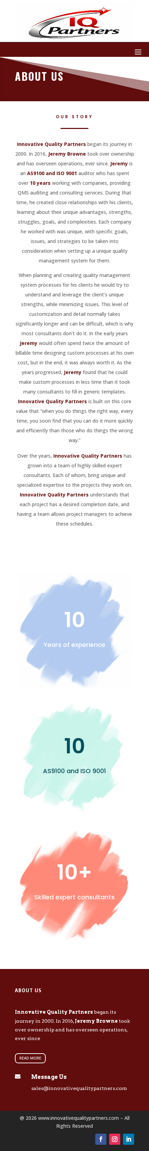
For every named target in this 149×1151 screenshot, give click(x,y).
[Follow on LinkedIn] (128, 1139)
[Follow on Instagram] (114, 1139)
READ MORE (30, 1058)
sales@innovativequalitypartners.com (79, 1088)
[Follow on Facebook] (100, 1139)
